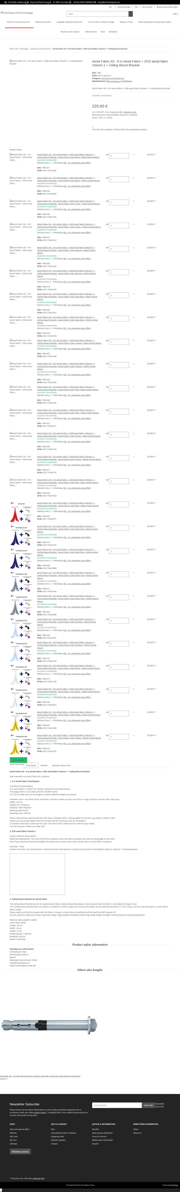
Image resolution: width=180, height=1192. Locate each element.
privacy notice (40, 1112)
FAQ (136, 7)
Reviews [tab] (44, 765)
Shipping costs (57, 1136)
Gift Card (14, 1136)
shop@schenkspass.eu (109, 2)
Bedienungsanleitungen (167, 7)
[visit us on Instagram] (12, 1167)
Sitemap (13, 1143)
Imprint (95, 1143)
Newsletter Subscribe (160, 1105)
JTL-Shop (175, 1185)
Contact (54, 1143)
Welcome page (123, 7)
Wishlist (13, 1133)
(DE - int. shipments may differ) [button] (77, 163)
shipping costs (129, 112)
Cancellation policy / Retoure (63, 1133)
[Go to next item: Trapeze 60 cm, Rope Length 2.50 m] (134, 49)
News (135, 1129)
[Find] (131, 14)
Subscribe (148, 1105)
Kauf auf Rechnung (39, 2)
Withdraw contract (20, 1151)
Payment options (58, 1140)
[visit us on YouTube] (12, 1161)
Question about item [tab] (61, 765)
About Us (137, 1133)
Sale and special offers (20, 1129)
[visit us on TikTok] (12, 1170)
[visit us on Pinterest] (12, 1164)
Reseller (95, 1129)
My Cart (13, 1140)
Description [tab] (31, 765)
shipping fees (39, 1178)
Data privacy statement (102, 1133)
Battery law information (102, 1140)
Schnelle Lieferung (17, 2)
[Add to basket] (12, 58)
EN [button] (110, 7)
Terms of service (99, 1136)
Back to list (14, 49)
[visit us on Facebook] (12, 1158)
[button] (164, 13)
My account (147, 7)
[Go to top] (1, 1190)
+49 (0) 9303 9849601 (83, 2)
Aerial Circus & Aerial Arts (112, 78)
